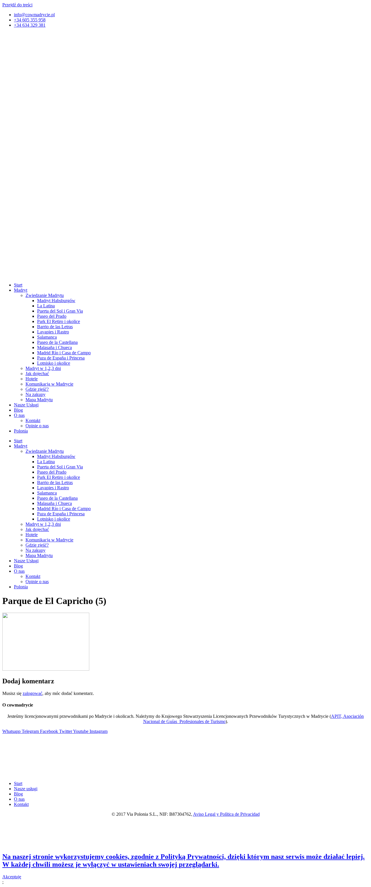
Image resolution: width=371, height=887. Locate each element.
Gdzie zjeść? (37, 389)
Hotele (32, 378)
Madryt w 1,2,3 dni (43, 368)
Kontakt (33, 420)
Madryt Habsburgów (56, 300)
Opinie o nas (37, 425)
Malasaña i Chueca (54, 347)
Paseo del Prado (51, 316)
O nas (19, 415)
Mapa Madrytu (39, 399)
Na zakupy (36, 394)
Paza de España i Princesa (61, 357)
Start (18, 284)
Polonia (21, 430)
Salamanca (47, 337)
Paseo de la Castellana (57, 342)
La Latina (46, 305)
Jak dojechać (37, 373)
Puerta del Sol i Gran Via (60, 311)
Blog (18, 410)
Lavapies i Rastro (53, 331)
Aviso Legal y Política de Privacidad (226, 814)
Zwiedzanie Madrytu (45, 295)
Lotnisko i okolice (53, 363)
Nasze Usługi (26, 404)
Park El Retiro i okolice (58, 321)
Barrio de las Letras (55, 326)
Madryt (20, 290)
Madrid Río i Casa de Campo (64, 352)
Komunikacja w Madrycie (49, 384)
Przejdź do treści (17, 4)
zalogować (32, 693)
